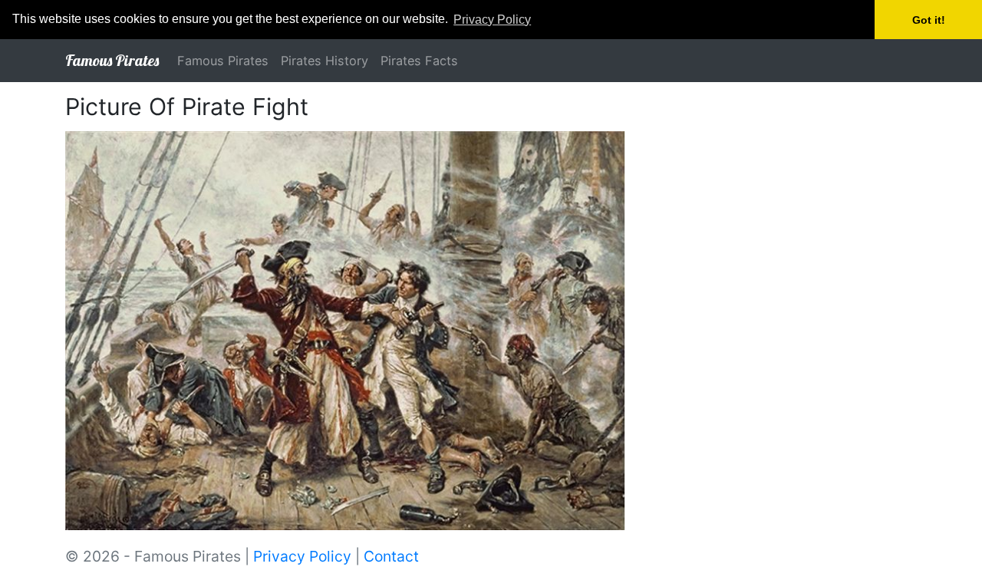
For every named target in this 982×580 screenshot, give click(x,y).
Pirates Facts (419, 60)
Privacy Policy (302, 556)
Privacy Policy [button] (492, 19)
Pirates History (324, 60)
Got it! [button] (928, 20)
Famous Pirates (112, 60)
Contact (391, 556)
